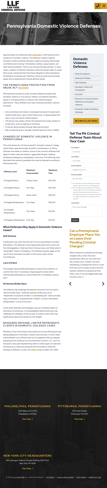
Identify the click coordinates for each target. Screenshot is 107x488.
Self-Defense (80, 82)
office (33, 350)
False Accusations (82, 74)
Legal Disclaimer (65, 477)
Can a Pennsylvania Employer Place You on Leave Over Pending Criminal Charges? (85, 238)
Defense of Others (83, 78)
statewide (36, 55)
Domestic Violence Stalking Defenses (86, 110)
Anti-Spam (81, 477)
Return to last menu (86, 121)
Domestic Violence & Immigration (84, 88)
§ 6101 (23, 87)
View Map (26, 419)
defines (33, 292)
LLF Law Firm (19, 477)
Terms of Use (94, 477)
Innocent (79, 94)
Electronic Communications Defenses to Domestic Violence (86, 101)
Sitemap (50, 477)
